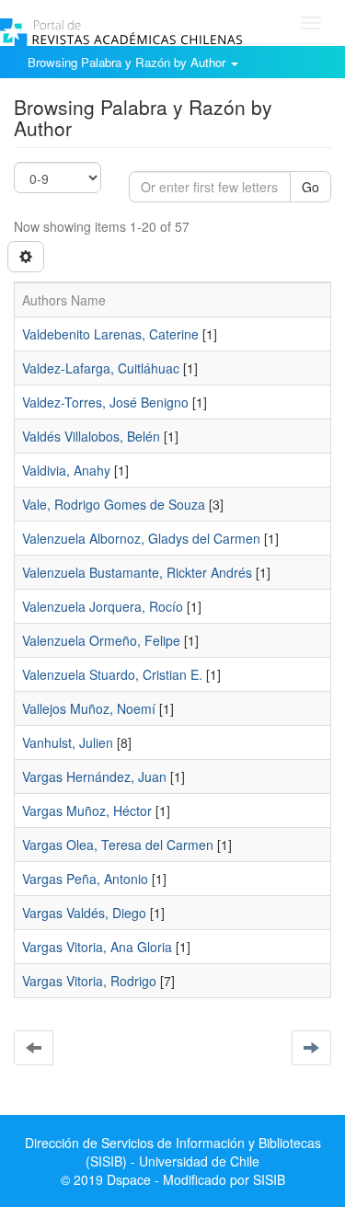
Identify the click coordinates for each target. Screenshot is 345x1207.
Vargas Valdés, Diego (84, 912)
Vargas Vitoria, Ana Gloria (97, 946)
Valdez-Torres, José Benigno (105, 402)
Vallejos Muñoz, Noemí (88, 708)
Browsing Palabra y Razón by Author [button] (128, 62)
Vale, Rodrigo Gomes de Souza (113, 504)
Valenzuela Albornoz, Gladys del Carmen (141, 538)
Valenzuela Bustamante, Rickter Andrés (137, 572)
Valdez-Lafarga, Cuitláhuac (100, 368)
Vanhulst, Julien (67, 742)
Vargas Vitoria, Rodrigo (89, 980)
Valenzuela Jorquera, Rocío (102, 606)
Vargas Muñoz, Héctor (87, 810)
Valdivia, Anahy (66, 470)
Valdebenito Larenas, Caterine (110, 334)
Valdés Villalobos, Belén (91, 436)
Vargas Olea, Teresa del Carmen (117, 844)
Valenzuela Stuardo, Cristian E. (112, 674)
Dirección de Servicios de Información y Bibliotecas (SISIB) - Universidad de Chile (173, 1151)
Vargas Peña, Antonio (85, 878)
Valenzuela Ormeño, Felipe (101, 640)
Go (310, 187)
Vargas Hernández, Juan (94, 776)
